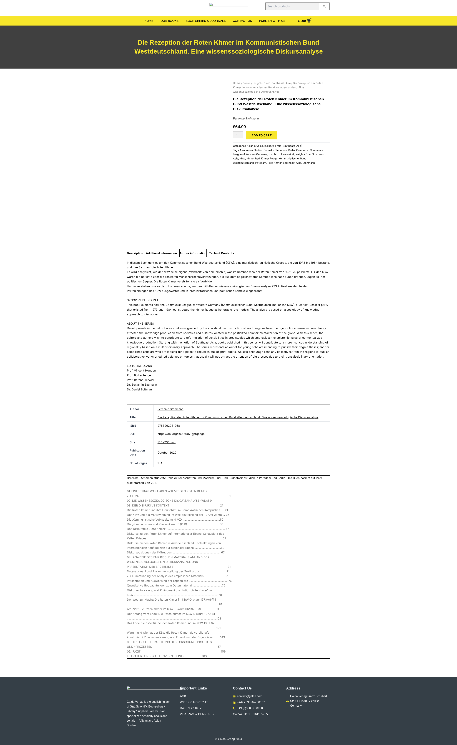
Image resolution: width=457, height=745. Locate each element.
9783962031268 (168, 425)
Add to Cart (262, 135)
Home (148, 20)
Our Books (169, 20)
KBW (242, 158)
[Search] (324, 6)
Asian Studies (255, 145)
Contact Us (242, 20)
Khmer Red (253, 158)
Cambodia (302, 150)
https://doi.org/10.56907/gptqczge (181, 434)
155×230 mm (166, 442)
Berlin (291, 150)
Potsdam (260, 162)
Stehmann (309, 162)
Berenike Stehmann (246, 118)
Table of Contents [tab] (221, 253)
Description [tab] (135, 253)
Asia (242, 150)
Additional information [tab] (161, 253)
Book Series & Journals (206, 20)
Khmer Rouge (269, 158)
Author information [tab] (193, 253)
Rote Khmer (275, 162)
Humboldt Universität (281, 154)
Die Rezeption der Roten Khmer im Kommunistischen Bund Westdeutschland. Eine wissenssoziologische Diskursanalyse (237, 417)
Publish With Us (272, 20)
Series (246, 83)
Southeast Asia (292, 162)
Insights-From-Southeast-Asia (272, 83)
